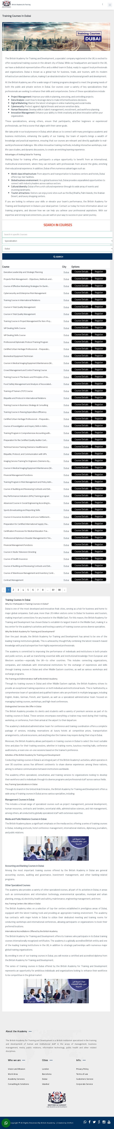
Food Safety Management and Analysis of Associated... (28, 384)
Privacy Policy (82, 1069)
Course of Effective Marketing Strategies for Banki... (26, 286)
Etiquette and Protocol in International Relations (25, 398)
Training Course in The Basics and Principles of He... (26, 377)
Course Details (81, 271)
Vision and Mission (16, 1069)
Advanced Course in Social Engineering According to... (27, 503)
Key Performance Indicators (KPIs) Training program (26, 496)
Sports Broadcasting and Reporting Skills (22, 510)
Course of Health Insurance (16, 559)
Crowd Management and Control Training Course (25, 370)
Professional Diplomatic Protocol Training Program (26, 342)
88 (59, 590)
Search (59, 257)
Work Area (13, 1074)
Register (99, 271)
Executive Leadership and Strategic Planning (23, 272)
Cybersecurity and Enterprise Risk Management (25, 293)
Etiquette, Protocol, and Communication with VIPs (25, 454)
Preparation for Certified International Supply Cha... (26, 524)
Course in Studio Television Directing (20, 552)
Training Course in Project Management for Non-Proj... (27, 321)
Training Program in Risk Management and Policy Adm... (28, 482)
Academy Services (16, 1079)
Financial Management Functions (18, 475)
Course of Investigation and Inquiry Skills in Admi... (26, 426)
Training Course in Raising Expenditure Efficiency (25, 412)
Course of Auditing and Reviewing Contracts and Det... (27, 489)
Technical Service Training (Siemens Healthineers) (26, 447)
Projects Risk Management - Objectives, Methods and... (28, 279)
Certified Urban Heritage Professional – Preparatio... (27, 349)
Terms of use (82, 1074)
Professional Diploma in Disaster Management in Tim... (28, 538)
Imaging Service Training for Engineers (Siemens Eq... (27, 461)
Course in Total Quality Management (19, 307)
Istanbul (45, 1084)
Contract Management (13, 580)
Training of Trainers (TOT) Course (18, 391)
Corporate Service (84, 1084)
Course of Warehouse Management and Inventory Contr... (29, 573)
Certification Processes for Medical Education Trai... (26, 531)
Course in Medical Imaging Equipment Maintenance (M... (28, 363)
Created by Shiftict (65, 1123)
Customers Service (84, 1079)
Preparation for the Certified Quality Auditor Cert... (25, 440)
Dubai (45, 1079)
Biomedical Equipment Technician (18, 356)
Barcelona (47, 1074)
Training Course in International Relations (22, 300)
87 (53, 590)
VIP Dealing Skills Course (15, 328)
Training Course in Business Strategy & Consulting (26, 405)
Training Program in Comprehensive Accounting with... (27, 433)
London (45, 1069)
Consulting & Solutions (18, 1084)
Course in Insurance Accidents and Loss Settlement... (27, 517)
